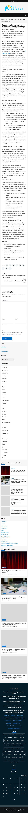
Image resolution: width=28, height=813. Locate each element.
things (8, 757)
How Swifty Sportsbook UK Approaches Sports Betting (14, 692)
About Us (3, 523)
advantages (11, 734)
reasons (22, 751)
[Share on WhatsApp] (16, 265)
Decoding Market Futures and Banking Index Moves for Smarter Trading (18, 481)
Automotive (5, 373)
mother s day (7, 748)
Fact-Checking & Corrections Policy (9, 543)
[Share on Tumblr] (3, 268)
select (4, 754)
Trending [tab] (18, 463)
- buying (5, 734)
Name (4, 319)
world (16, 762)
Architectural (5, 370)
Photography (5, 438)
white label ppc (4, 351)
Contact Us (3, 521)
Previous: (13, 275)
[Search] (26, 15)
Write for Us (4, 526)
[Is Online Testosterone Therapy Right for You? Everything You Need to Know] (14, 613)
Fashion (4, 397)
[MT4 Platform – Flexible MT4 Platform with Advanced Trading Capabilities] (14, 639)
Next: (15, 280)
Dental (3, 389)
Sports (3, 447)
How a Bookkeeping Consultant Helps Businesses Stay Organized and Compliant (14, 253)
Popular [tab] (11, 463)
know (24, 743)
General (4, 416)
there (4, 757)
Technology (5, 452)
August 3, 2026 (11, 652)
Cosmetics (4, 384)
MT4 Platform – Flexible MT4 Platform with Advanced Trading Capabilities (14, 706)
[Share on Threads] (6, 268)
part (22, 748)
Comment (5, 300)
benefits (17, 734)
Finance (4, 405)
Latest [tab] (4, 463)
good (22, 740)
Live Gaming (5, 430)
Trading (4, 455)
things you (14, 757)
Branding (4, 375)
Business (4, 378)
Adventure (4, 367)
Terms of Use (4, 528)
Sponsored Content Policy (7, 545)
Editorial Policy (4, 541)
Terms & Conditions (5, 536)
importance (18, 743)
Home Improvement (6, 422)
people (5, 751)
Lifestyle (4, 427)
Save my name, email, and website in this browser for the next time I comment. (12, 333)
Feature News (5, 400)
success (15, 754)
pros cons (17, 751)
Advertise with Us (5, 532)
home (12, 743)
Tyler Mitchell (5, 29)
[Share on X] (10, 265)
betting (23, 734)
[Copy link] (10, 268)
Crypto (3, 386)
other (18, 748)
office (13, 748)
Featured (4, 403)
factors (13, 740)
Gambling (4, 411)
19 (10, 790)
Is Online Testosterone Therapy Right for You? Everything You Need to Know (14, 702)
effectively (6, 740)
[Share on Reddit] (23, 265)
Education (4, 392)
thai (24, 754)
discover (22, 737)
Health (3, 419)
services (9, 754)
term (20, 754)
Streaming (4, 449)
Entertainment (5, 395)
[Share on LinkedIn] (13, 265)
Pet (3, 436)
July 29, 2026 (11, 678)
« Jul (14, 799)
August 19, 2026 (12, 573)
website (11, 762)
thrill (20, 757)
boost (5, 737)
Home (2, 530)
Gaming (4, 414)
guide (4, 743)
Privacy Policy (4, 534)
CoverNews (13, 810)
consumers (16, 737)
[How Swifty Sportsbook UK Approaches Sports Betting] (5, 470)
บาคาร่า (14, 769)
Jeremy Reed (5, 600)
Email (16, 319)
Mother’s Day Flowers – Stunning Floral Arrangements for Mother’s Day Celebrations (14, 246)
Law (3, 425)
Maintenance (5, 433)
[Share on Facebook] (7, 265)
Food (3, 408)
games (18, 740)
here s (8, 743)
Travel (3, 457)
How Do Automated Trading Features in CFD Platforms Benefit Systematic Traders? (18, 512)
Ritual (3, 444)
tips (24, 757)
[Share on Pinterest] (20, 265)
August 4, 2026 (12, 600)
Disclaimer (3, 539)
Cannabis (4, 381)
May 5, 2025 (12, 29)
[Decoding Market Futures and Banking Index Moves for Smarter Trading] (5, 480)
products (10, 751)
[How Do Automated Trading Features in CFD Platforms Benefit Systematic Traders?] (14, 665)
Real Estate (4, 441)
